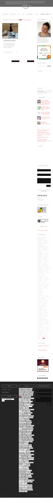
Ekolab (46, 256)
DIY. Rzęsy (26, 406)
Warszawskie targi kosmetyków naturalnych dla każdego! (43, 130)
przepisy (20, 473)
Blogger (45, 191)
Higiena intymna (28, 420)
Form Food (20, 417)
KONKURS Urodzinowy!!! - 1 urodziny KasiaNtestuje (45, 122)
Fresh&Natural (26, 417)
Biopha (44, 282)
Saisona (23, 475)
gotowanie (31, 417)
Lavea (45, 259)
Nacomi (44, 237)
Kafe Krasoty (31, 425)
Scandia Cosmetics (40, 333)
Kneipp (48, 296)
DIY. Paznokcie (21, 406)
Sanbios (47, 269)
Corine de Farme (40, 256)
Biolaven (39, 282)
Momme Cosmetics (40, 312)
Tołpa (45, 335)
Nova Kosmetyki (40, 317)
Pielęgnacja (13, 14)
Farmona (29, 414)
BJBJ (43, 274)
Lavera (46, 301)
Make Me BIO (44, 306)
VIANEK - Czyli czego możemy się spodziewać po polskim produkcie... (45, 113)
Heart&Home (40, 290)
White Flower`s (21, 486)
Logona (39, 304)
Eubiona (20, 414)
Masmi (45, 309)
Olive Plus (20, 457)
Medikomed (21, 443)
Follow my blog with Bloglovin (42, 230)
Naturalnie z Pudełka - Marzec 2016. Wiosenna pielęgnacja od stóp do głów (45, 108)
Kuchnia (31, 430)
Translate (45, 92)
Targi (23, 14)
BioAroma (31, 393)
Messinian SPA (40, 261)
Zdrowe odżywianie (29, 489)
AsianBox (47, 272)
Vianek (46, 253)
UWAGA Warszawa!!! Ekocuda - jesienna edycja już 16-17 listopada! (43, 133)
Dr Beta (45, 240)
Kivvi (43, 296)
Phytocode (39, 240)
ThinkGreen (39, 335)
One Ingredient (46, 322)
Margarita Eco (40, 309)
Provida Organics (40, 269)
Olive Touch (39, 322)
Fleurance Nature (40, 288)
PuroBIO (27, 473)
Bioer (45, 280)
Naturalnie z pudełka (22, 451)
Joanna (39, 296)
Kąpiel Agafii (40, 259)
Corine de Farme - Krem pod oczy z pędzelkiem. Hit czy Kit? (45, 117)
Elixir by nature (21, 412)
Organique (27, 462)
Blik (25, 398)
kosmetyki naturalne (22, 430)
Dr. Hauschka (46, 285)
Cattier (32, 398)
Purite (24, 473)
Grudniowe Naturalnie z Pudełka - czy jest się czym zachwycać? (10, 40)
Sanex (43, 330)
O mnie (36, 14)
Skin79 (47, 333)
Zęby (26, 491)
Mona (46, 312)
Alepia (20, 388)
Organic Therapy (21, 462)
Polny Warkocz (29, 470)
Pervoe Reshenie (40, 253)
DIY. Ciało (28, 404)
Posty (40, 197)
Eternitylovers (30, 412)
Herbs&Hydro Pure (22, 420)
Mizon (20, 446)
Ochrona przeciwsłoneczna (29, 454)
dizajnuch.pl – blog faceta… (43, 345)
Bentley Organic (26, 393)
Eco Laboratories (27, 409)
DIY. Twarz (30, 406)
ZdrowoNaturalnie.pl (42, 349)
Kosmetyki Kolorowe (41, 298)
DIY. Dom (32, 404)
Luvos (38, 306)
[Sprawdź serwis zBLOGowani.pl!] (44, 226)
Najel (45, 314)
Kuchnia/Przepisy (29, 14)
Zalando (39, 338)
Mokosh (46, 261)
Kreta (27, 430)
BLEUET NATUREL (21, 398)
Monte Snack (40, 314)
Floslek (47, 288)
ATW (22, 390)
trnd (20, 483)
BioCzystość (39, 280)
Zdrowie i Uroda (21, 491)
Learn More (24, 5)
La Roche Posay (40, 301)
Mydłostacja (21, 449)
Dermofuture (40, 285)
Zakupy (20, 489)
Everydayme (24, 414)
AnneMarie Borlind (40, 272)
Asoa (20, 390)
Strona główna (5, 14)
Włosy (3, 400)
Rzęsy (20, 475)
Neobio (33, 451)
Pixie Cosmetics (26, 467)
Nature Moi (28, 451)
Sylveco (39, 237)
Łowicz (27, 438)
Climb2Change (45, 248)
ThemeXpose (49, 496)
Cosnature (30, 401)
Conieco (20, 401)
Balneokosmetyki (40, 277)
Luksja (44, 304)
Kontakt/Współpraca (5, 392)
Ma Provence (31, 438)
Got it (29, 5)
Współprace (30, 486)
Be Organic (21, 393)
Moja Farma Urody (25, 446)
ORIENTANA (31, 462)
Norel (39, 264)
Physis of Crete (40, 325)
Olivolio (39, 248)
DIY (18, 14)
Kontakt (41, 14)
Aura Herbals (26, 390)
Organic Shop (40, 251)
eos (47, 338)
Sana (38, 330)
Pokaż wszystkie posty (27, 19)
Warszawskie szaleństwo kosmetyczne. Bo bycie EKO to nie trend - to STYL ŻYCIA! (43, 140)
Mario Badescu (40, 245)
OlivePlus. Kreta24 (31, 457)
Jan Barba (20, 425)
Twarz (23, 483)
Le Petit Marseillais (28, 433)
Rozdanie (31, 473)
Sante (47, 330)
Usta (26, 483)
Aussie (39, 274)
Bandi (46, 277)
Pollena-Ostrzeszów (22, 470)
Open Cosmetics (44, 264)
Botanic (29, 398)
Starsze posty (30, 61)
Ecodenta (32, 409)
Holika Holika (40, 293)
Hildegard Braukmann (41, 243)
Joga (27, 425)
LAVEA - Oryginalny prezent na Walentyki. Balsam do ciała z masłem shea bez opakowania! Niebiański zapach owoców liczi (44, 102)
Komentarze (41, 199)
